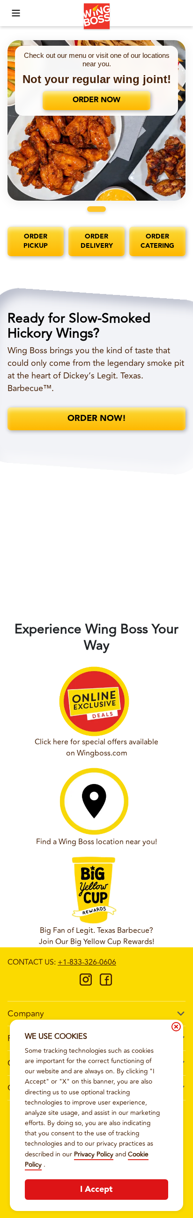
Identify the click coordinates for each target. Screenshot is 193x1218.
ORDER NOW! (96, 418)
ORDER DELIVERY (97, 241)
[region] (96, 120)
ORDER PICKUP (35, 241)
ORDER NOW (96, 100)
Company (25, 1013)
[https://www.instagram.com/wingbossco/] (86, 982)
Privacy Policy (93, 1154)
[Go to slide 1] (96, 209)
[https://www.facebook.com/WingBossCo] (106, 982)
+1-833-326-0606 (87, 962)
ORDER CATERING (157, 241)
